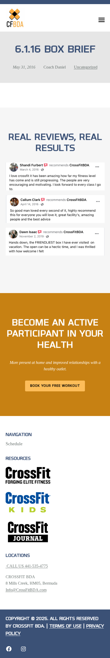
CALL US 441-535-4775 (27, 566)
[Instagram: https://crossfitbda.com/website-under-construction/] (23, 649)
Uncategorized (85, 67)
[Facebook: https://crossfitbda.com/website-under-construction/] (9, 649)
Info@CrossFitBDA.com (26, 590)
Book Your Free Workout (55, 386)
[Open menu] (101, 20)
